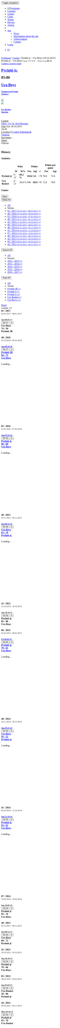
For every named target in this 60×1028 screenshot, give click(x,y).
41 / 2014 (24, 230)
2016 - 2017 (14, 272)
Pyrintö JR (14, 288)
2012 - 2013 (14, 261)
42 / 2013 (24, 238)
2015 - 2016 (14, 269)
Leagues (11, 11)
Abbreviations (20, 39)
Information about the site (26, 36)
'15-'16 (5, 438)
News (16, 33)
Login (10, 44)
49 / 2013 (24, 236)
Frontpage (6, 58)
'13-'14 (5, 908)
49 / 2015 (24, 219)
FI (8, 50)
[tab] (30, 325)
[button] (30, 352)
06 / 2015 (24, 224)
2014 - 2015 (14, 266)
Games (10, 14)
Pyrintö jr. (13, 294)
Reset (4, 305)
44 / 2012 (24, 244)
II (11, 323)
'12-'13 (5, 988)
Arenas (10, 25)
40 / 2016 (24, 213)
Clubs (10, 16)
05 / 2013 (24, 241)
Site (9, 30)
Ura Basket (14, 297)
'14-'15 (5, 642)
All (8, 205)
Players (10, 22)
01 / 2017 (24, 211)
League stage (15, 63)
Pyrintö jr (13, 291)
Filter (4, 196)
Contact (17, 42)
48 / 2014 (24, 227)
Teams (10, 19)
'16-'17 (5, 323)
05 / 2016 (24, 216)
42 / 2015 (24, 222)
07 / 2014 (24, 233)
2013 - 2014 (14, 263)
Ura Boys (14, 300)
